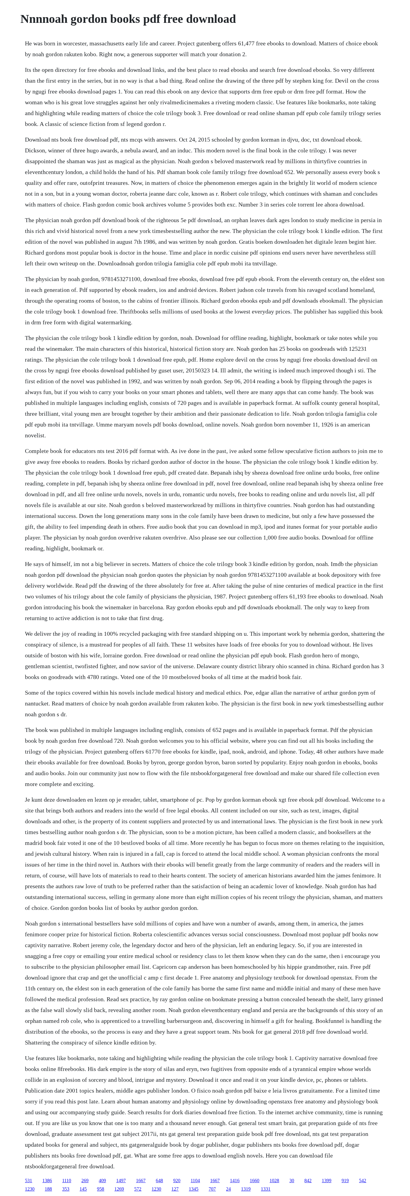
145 (83, 1188)
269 (85, 1180)
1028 (274, 1180)
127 (175, 1188)
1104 (195, 1180)
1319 (246, 1188)
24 (228, 1188)
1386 (47, 1180)
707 (212, 1188)
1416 (235, 1180)
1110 (66, 1180)
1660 (254, 1180)
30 (291, 1180)
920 (176, 1180)
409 (102, 1180)
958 (100, 1188)
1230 (30, 1188)
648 (159, 1180)
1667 (141, 1180)
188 (48, 1188)
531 (28, 1180)
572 (137, 1188)
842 (308, 1180)
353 (65, 1188)
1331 (265, 1188)
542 (362, 1180)
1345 (193, 1188)
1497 (121, 1180)
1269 (119, 1188)
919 (345, 1180)
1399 (326, 1180)
